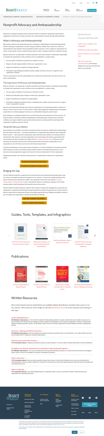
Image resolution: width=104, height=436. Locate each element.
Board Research (67, 10)
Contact (73, 2)
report (44, 139)
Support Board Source (10, 408)
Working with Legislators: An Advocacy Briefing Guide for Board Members (41, 244)
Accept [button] (74, 432)
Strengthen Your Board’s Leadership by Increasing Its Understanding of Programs (39, 348)
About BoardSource (79, 10)
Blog (41, 403)
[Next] (95, 235)
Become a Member (92, 10)
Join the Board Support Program (90, 404)
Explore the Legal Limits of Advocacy (33, 203)
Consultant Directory (27, 416)
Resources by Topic (29, 399)
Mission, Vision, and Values (75, 400)
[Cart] (96, 3)
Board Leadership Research (58, 401)
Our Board (73, 414)
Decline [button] (81, 432)
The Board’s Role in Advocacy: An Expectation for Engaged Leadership (83, 244)
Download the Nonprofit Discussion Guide (34, 162)
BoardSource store (58, 308)
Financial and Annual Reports (75, 404)
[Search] (93, 3)
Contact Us (9, 404)
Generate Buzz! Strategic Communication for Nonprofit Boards (62, 287)
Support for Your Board (46, 10)
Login (81, 2)
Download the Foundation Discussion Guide (33, 166)
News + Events (75, 408)
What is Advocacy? (18, 358)
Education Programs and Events (28, 411)
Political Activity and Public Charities (24, 340)
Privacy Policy (61, 424)
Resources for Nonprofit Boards (47, 17)
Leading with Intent (59, 405)
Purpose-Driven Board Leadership (44, 400)
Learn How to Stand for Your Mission (34, 198)
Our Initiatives (56, 10)
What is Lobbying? (17, 369)
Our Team (73, 411)
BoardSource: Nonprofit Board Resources (18, 17)
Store (88, 2)
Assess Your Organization (28, 406)
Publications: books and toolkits (88, 50)
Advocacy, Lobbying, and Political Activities (26, 331)
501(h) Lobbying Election (20, 318)
